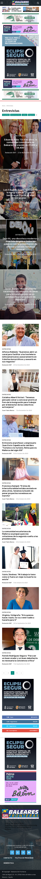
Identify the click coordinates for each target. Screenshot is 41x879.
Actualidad (6, 115)
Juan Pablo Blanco (8, 410)
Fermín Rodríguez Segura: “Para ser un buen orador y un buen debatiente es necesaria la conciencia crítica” (20, 658)
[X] (23, 852)
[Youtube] (29, 852)
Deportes (31, 115)
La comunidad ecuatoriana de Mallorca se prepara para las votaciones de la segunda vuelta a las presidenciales (20, 535)
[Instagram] (18, 852)
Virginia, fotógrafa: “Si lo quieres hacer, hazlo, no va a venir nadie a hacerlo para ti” (18, 617)
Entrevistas (20, 186)
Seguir (35, 721)
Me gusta (34, 717)
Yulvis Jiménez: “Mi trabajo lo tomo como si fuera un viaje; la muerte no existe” (19, 577)
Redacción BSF (7, 365)
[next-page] (21, 673)
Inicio (3, 106)
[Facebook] (12, 852)
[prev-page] (4, 673)
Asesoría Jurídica (15, 115)
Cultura (24, 115)
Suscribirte (33, 730)
